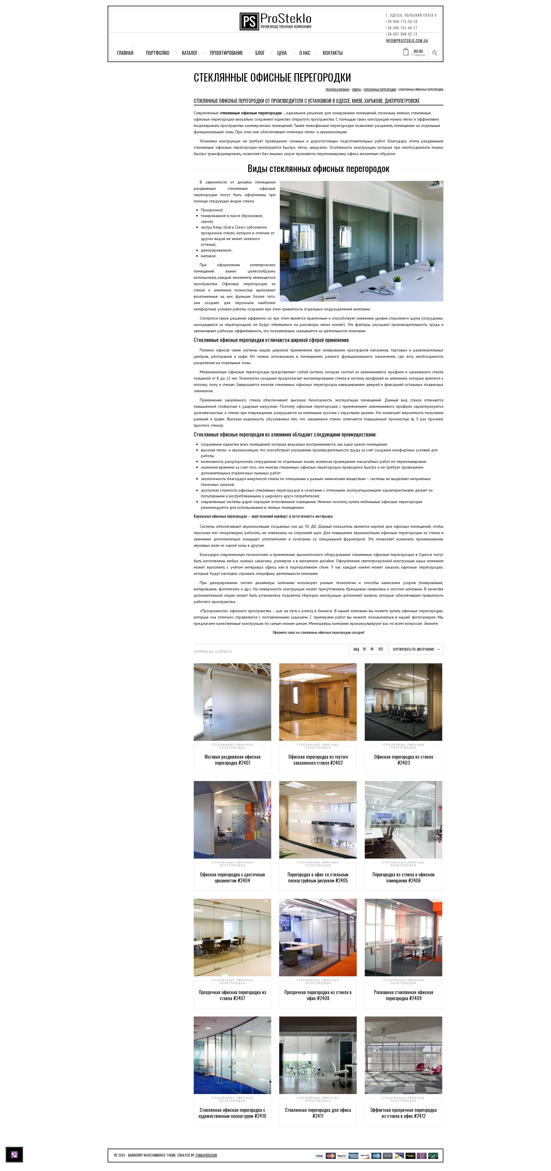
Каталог (189, 52)
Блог (260, 52)
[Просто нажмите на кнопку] (15, 1154)
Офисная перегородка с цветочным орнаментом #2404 (232, 877)
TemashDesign (206, 1155)
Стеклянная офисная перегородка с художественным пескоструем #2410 (232, 1112)
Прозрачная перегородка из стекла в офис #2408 (318, 995)
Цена (282, 52)
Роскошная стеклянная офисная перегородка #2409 (403, 995)
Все (381, 649)
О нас (304, 52)
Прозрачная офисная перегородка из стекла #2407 (232, 995)
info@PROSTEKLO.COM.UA (407, 40)
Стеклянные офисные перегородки (232, 746)
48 (372, 649)
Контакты (333, 52)
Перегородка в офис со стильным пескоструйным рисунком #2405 (318, 877)
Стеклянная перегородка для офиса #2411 (318, 1112)
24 (364, 649)
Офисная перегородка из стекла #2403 (403, 759)
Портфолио (157, 52)
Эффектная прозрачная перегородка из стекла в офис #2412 (403, 1112)
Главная (125, 52)
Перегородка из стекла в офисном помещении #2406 (403, 877)
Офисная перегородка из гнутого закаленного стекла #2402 (318, 759)
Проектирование (226, 52)
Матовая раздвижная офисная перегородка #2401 (233, 759)
